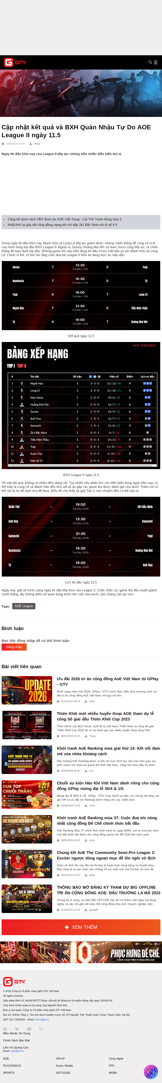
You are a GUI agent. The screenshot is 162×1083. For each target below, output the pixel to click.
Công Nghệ (116, 1058)
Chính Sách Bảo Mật (16, 1040)
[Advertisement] (81, 27)
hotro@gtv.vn (42, 1019)
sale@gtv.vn (17, 1051)
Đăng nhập (14, 647)
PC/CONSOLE (12, 1065)
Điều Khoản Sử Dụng (16, 1033)
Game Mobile (64, 1065)
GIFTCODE (63, 1072)
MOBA (113, 1072)
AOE (6, 1058)
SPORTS (8, 1072)
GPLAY (60, 1058)
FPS (111, 1065)
